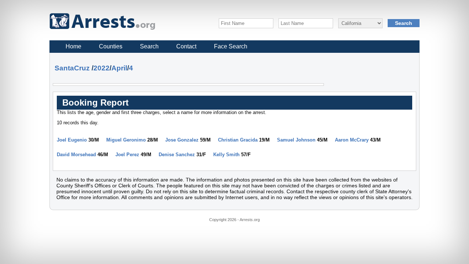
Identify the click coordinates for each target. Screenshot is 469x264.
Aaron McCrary (352, 140)
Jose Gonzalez (182, 140)
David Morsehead (76, 154)
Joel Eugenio (72, 140)
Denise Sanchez (177, 154)
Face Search (230, 46)
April (119, 68)
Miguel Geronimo (126, 140)
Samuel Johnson (296, 140)
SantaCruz (72, 68)
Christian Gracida (238, 140)
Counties (110, 46)
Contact (186, 46)
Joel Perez (127, 154)
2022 (101, 68)
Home (73, 46)
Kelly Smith (226, 154)
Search (149, 46)
